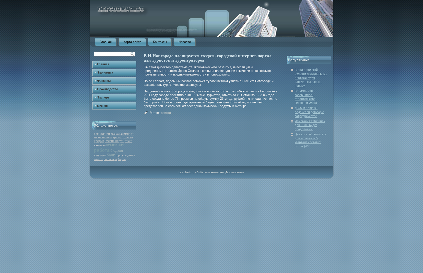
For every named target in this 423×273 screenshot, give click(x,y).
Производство (107, 89)
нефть (119, 141)
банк (110, 155)
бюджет (116, 150)
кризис (117, 137)
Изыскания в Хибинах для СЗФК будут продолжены (310, 125)
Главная (106, 42)
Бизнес (102, 106)
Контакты (160, 42)
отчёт (128, 141)
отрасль (128, 137)
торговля (121, 155)
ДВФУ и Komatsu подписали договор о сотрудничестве (309, 112)
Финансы (104, 81)
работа (102, 150)
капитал (100, 155)
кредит (99, 141)
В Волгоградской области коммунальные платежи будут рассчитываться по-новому (311, 77)
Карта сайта (132, 42)
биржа (122, 159)
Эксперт (103, 97)
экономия (117, 133)
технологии (102, 133)
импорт (128, 133)
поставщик (110, 159)
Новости (184, 42)
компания (115, 145)
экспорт (106, 137)
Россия (110, 141)
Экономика (105, 72)
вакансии (100, 145)
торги (97, 137)
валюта (98, 159)
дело (131, 155)
